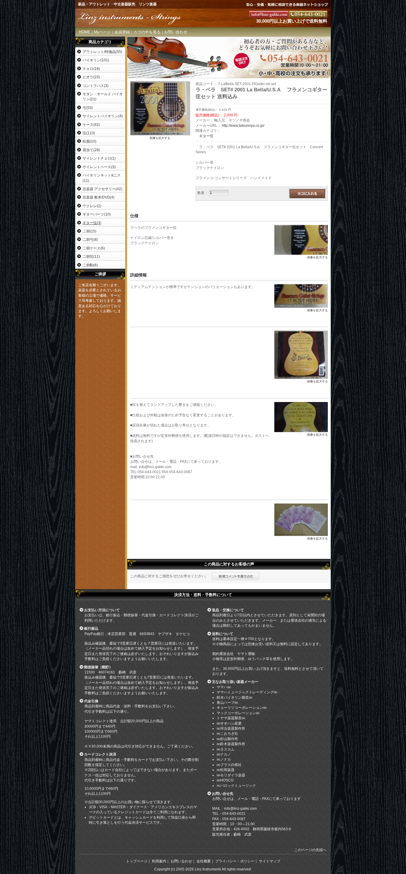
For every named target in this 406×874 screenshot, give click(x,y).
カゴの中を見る (146, 32)
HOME (84, 32)
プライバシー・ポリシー (234, 861)
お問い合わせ (175, 32)
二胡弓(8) (90, 239)
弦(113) (89, 133)
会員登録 (122, 32)
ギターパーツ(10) (97, 214)
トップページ (136, 861)
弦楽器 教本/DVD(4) (98, 197)
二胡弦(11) (91, 256)
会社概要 (203, 861)
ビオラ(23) (91, 77)
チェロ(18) (91, 69)
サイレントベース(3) (99, 167)
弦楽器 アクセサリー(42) (102, 189)
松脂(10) (89, 141)
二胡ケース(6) (94, 248)
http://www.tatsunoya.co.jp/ (243, 125)
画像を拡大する (160, 138)
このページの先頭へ (310, 850)
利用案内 (159, 861)
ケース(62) (91, 124)
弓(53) (88, 108)
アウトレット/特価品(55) (102, 52)
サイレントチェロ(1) (99, 158)
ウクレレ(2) (92, 206)
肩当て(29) (91, 150)
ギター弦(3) (92, 223)
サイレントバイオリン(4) (103, 116)
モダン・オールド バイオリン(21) (103, 96)
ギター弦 (206, 136)
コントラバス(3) (95, 85)
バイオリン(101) (96, 60)
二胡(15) (89, 231)
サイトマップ (269, 861)
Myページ (102, 32)
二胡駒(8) (90, 265)
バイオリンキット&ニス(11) (102, 177)
